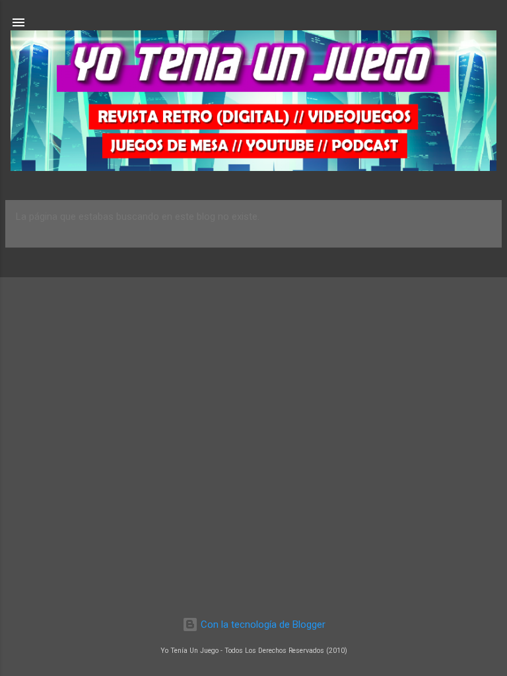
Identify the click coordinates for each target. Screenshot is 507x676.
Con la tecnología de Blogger (261, 624)
